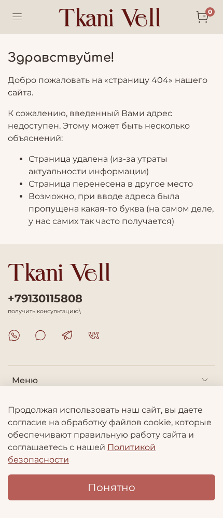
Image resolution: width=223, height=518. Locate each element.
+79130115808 (45, 298)
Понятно (111, 487)
